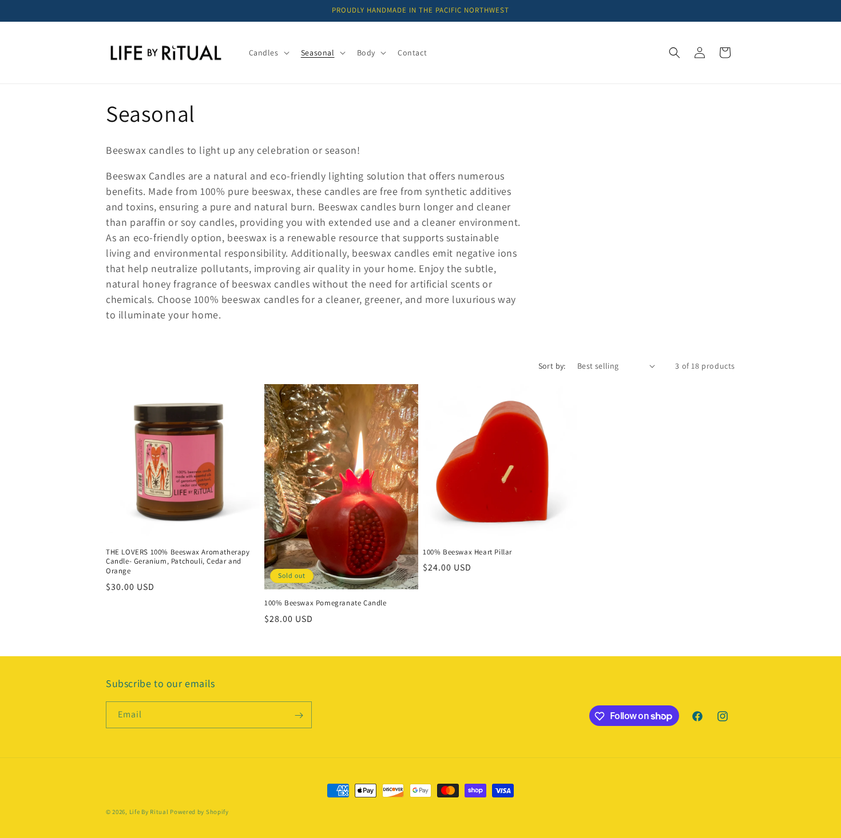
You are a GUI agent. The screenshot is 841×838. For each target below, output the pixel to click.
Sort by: (552, 366)
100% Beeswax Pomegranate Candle (325, 603)
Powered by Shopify (199, 812)
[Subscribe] (298, 715)
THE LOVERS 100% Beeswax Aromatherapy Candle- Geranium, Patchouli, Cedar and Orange (178, 562)
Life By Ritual (149, 812)
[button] (268, 53)
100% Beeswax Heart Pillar (467, 552)
